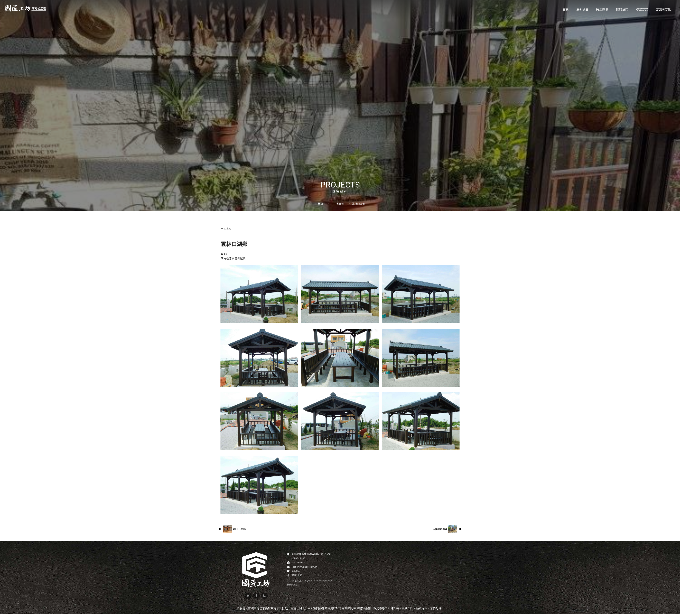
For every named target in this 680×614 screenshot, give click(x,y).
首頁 (320, 203)
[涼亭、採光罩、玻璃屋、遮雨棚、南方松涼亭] (256, 569)
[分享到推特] (248, 596)
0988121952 (300, 558)
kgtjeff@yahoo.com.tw (305, 566)
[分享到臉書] (256, 596)
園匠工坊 (297, 575)
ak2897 (296, 570)
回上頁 (227, 229)
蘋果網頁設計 (293, 585)
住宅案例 (338, 203)
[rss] (264, 596)
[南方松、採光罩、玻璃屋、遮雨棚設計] (25, 8)
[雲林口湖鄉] (259, 294)
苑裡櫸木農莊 (439, 529)
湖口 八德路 (239, 529)
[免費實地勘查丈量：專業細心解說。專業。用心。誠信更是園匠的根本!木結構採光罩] (340, 105)
